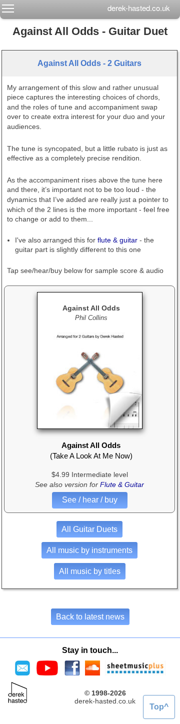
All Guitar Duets (90, 529)
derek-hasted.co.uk (139, 8)
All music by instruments (89, 550)
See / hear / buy (90, 500)
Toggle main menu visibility (8, 8)
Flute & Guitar (122, 484)
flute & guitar (118, 240)
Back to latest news (90, 616)
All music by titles (89, 571)
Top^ (159, 706)
